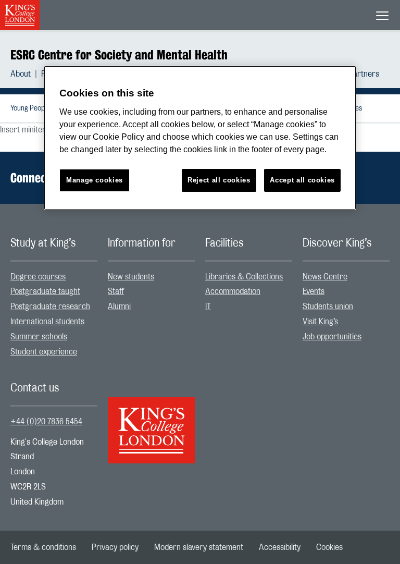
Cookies (329, 547)
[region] (200, 138)
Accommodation (232, 291)
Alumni (119, 306)
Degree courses (38, 277)
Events (313, 291)
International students (47, 321)
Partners (363, 74)
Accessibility (280, 547)
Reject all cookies (219, 180)
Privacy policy (115, 547)
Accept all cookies (302, 180)
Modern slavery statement (198, 547)
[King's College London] (151, 421)
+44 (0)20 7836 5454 (46, 422)
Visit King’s (320, 321)
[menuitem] (25, 74)
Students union (328, 306)
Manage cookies (94, 180)
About (20, 74)
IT (208, 306)
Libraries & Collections (244, 277)
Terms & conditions (43, 547)
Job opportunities (332, 337)
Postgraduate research (50, 306)
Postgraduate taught (45, 291)
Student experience (43, 352)
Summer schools (38, 337)
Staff (116, 291)
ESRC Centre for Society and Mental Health (119, 55)
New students (131, 277)
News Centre (325, 277)
